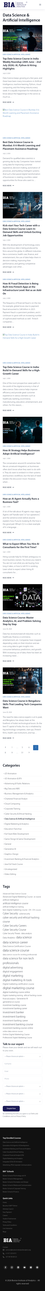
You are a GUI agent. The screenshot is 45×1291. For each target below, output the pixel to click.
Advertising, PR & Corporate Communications (17, 1165)
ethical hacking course (33, 995)
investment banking (14, 1016)
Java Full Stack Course (14, 864)
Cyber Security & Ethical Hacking (18, 814)
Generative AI (10, 849)
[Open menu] (40, 4)
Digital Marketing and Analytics (13, 1158)
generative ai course (11, 1002)
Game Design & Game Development (20, 839)
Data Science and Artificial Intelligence (15, 1142)
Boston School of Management (13, 1179)
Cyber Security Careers (15, 925)
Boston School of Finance (11, 1192)
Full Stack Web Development (17, 834)
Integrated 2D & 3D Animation (12, 1162)
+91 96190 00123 (11, 1257)
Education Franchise (13, 829)
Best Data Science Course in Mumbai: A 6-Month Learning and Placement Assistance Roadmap (21, 145)
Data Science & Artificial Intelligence (16, 54)
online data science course (13, 1031)
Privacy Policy (21, 1116)
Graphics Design (11, 854)
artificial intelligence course (15, 903)
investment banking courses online (18, 1028)
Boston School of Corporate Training (14, 1189)
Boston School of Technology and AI (14, 1176)
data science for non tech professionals (18, 961)
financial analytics (9, 999)
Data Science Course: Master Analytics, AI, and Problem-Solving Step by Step (22, 621)
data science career (15, 942)
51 (22, 753)
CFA (29, 910)
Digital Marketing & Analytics (17, 824)
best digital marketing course (15, 910)
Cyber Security (10, 913)
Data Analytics (9, 938)
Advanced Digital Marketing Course (18, 897)
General (8, 844)
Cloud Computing (12, 804)
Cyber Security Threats (11, 934)
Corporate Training (12, 809)
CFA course (36, 910)
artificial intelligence (11, 900)
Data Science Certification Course (17, 946)
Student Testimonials (9, 1219)
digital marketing (13, 975)
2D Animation (11, 774)
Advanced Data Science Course (14, 894)
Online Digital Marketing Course (16, 1035)
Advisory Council (8, 1209)
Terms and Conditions (10, 1225)
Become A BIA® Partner (10, 1206)
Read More (8, 102)
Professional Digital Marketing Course (17, 1038)
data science (24, 937)
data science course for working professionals (20, 955)
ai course (37, 897)
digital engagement (13, 972)
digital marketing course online (16, 992)
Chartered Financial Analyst (16, 799)
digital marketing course (18, 988)
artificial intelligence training (13, 907)
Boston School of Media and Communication (17, 1185)
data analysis (26, 933)
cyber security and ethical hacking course (21, 919)
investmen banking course (14, 1005)
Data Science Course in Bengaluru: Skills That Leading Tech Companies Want (22, 704)
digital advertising (13, 967)
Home (5, 1202)
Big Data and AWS (12, 789)
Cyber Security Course (14, 930)
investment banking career (15, 1021)
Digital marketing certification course (18, 984)
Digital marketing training (13, 995)
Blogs (4, 1232)
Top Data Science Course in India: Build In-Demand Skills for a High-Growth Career (21, 370)
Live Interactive (7, 1228)
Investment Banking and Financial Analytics (17, 1149)
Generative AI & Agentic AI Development (16, 1145)
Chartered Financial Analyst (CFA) (13, 1155)
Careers (5, 1215)
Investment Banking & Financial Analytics (22, 859)
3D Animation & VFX (13, 779)
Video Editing (10, 874)
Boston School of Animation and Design (15, 1182)
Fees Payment (7, 1212)
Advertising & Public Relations (17, 784)
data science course (16, 950)
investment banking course (18, 1024)
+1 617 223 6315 (11, 1253)
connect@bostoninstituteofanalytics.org (18, 1250)
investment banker (13, 1012)
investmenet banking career (15, 1009)
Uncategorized (11, 869)
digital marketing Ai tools (17, 980)
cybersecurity (24, 914)
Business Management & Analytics (19, 794)
